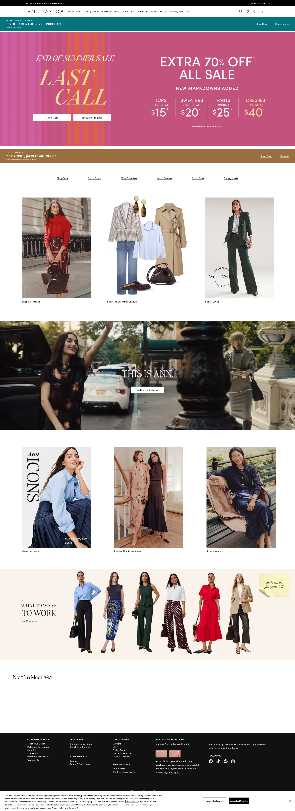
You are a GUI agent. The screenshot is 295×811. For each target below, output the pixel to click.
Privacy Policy (258, 744)
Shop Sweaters (129, 178)
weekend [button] (106, 11)
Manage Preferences (214, 800)
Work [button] (96, 11)
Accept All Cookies (239, 800)
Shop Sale (52, 118)
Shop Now (261, 23)
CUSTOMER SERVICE (38, 739)
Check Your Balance (80, 747)
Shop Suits (198, 178)
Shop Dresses (164, 178)
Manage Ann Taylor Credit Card (172, 743)
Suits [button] (133, 11)
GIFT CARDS (76, 739)
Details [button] (218, 126)
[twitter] (220, 761)
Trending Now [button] (176, 11)
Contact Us (33, 759)
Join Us (73, 760)
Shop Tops (62, 178)
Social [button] (117, 11)
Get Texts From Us (122, 753)
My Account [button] (260, 3)
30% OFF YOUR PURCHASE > (43, 3)
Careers (117, 743)
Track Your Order (36, 743)
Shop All (284, 155)
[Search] (240, 11)
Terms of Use (75, 807)
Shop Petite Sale (92, 118)
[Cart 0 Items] (264, 11)
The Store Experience (124, 771)
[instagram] (234, 761)
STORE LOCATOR (122, 764)
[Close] (290, 800)
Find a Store (119, 768)
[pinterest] (227, 761)
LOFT (115, 746)
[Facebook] (212, 761)
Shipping (32, 750)
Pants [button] (125, 11)
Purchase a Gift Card (81, 743)
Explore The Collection (148, 389)
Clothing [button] (87, 11)
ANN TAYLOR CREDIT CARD (169, 739)
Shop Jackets (231, 178)
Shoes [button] (141, 11)
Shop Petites (282, 23)
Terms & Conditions (80, 764)
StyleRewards (78, 756)
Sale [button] (188, 11)
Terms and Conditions (225, 747)
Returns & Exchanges (38, 746)
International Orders (38, 756)
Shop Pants (94, 178)
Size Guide (33, 753)
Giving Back (119, 750)
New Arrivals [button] (74, 11)
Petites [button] (163, 11)
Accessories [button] (151, 11)
